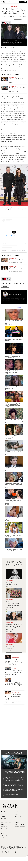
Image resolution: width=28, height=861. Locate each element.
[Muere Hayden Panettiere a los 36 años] (14, 638)
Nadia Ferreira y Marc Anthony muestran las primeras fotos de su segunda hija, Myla (13, 604)
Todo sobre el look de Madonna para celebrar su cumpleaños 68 (14, 790)
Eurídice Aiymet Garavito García (17, 664)
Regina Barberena (17, 19)
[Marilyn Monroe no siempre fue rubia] (14, 574)
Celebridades (14, 6)
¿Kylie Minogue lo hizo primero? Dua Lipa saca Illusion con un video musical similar (17, 89)
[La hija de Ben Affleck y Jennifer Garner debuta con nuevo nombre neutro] (4, 79)
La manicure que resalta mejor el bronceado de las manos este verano (14, 795)
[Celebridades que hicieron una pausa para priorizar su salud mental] (8, 692)
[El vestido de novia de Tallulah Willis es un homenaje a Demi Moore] (8, 680)
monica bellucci (19, 283)
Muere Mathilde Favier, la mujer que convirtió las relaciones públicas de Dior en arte (14, 627)
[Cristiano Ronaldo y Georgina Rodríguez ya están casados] (8, 657)
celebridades (6, 283)
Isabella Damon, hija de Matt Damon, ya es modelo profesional (14, 672)
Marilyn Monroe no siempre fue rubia (12, 584)
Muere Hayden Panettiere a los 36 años (14, 648)
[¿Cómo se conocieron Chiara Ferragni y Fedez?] (4, 260)
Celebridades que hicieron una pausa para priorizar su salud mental (13, 697)
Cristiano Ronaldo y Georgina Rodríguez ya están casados (14, 661)
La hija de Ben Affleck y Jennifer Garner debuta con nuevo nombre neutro (16, 80)
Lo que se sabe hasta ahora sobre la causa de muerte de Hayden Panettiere (14, 784)
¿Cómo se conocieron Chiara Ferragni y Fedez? (17, 260)
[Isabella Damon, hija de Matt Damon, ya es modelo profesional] (8, 668)
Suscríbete (23, 1)
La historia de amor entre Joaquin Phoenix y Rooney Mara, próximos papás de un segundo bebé (16, 269)
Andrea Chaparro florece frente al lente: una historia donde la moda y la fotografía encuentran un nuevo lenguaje (15, 779)
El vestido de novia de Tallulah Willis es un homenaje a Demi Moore (14, 684)
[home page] (6, 2)
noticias (5, 286)
